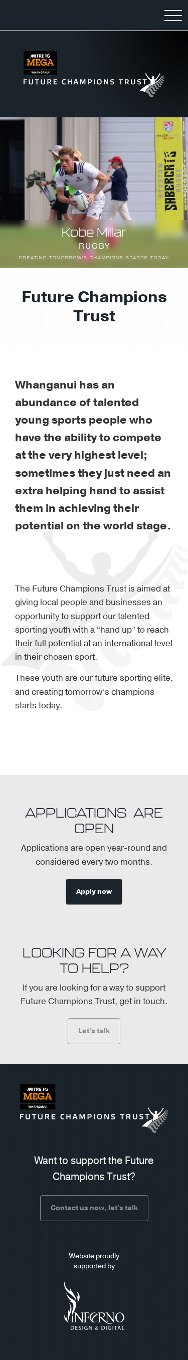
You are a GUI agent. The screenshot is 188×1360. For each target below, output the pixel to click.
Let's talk (94, 1031)
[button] (173, 15)
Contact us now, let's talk (94, 1208)
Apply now (94, 891)
